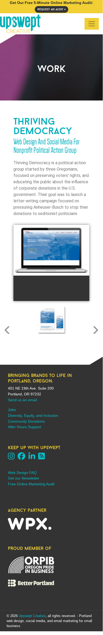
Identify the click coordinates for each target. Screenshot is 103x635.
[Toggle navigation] (92, 24)
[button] (7, 330)
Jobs (12, 410)
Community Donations (26, 421)
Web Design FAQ (22, 472)
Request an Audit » (51, 9)
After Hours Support (24, 427)
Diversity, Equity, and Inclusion (33, 415)
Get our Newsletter (23, 478)
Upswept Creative (32, 616)
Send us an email (22, 400)
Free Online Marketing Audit (31, 484)
